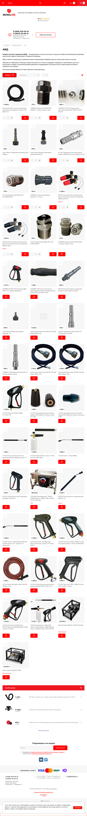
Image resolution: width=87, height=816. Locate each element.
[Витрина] (82, 75)
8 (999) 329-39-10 (21, 31)
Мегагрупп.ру (46, 802)
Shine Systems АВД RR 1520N (12, 670)
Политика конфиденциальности (43, 792)
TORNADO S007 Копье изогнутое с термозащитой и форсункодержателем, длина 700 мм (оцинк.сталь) (42, 290)
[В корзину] (81, 697)
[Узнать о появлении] (61, 254)
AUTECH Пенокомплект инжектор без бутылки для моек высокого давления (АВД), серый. (15, 243)
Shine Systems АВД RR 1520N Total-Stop (70, 625)
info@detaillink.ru (72, 776)
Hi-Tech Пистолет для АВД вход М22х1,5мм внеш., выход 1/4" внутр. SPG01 (42, 543)
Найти (40, 3)
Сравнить (5, 82)
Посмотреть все (43, 730)
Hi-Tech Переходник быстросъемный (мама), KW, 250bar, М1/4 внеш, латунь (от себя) (42, 415)
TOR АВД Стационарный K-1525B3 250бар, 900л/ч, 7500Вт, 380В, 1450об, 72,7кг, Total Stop (42, 498)
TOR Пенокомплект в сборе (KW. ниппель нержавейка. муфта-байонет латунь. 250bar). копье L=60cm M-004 (42, 627)
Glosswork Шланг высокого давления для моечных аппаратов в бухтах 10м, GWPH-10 (15, 110)
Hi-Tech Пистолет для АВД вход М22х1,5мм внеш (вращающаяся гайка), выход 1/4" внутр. (15, 627)
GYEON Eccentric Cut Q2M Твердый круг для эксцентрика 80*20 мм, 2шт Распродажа (53, 722)
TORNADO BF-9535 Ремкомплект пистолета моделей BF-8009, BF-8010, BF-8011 (70, 110)
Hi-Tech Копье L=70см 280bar (67, 456)
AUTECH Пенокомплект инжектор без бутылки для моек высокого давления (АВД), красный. (70, 197)
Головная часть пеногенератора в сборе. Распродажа (45, 710)
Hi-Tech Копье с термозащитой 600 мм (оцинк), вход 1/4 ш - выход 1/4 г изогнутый (15, 543)
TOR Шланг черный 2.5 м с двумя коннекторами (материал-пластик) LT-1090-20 (52, 697)
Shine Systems (62, 632)
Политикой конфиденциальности (41, 753)
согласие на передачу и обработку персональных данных (46, 752)
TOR (31, 503)
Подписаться (60, 748)
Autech (60, 202)
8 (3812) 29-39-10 (20, 34)
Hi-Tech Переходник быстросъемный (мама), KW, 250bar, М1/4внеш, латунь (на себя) (71, 415)
